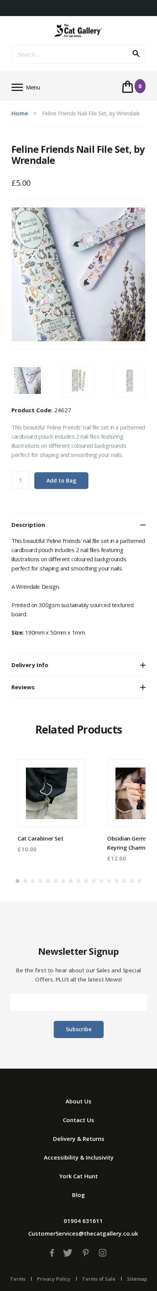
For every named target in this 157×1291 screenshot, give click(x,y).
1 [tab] (17, 881)
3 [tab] (33, 881)
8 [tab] (71, 881)
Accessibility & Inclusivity (79, 1157)
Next (128, 812)
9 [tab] (78, 881)
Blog (78, 1195)
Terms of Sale (98, 1278)
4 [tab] (40, 881)
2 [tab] (25, 881)
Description (28, 524)
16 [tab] (132, 881)
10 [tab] (86, 881)
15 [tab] (124, 881)
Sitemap (137, 1278)
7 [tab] (63, 881)
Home (19, 113)
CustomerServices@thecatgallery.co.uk (83, 1233)
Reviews (23, 687)
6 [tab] (56, 881)
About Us (78, 1101)
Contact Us (78, 1120)
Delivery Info (29, 665)
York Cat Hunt (78, 1176)
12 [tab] (101, 881)
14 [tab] (117, 881)
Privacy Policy (53, 1278)
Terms (18, 1278)
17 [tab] (139, 881)
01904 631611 (83, 1221)
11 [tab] (94, 881)
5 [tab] (48, 881)
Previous (28, 812)
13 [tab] (109, 881)
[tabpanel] (51, 805)
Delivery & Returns (78, 1138)
